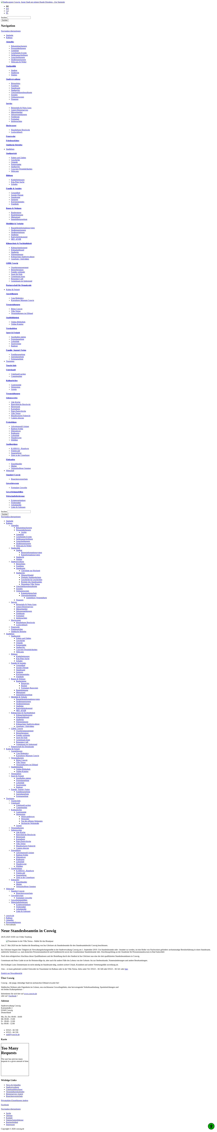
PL (7, 13)
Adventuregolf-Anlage (20, 426)
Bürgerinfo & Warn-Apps (21, 108)
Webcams (15, 171)
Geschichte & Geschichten (31, 580)
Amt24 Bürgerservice (19, 110)
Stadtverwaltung (17, 561)
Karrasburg (15, 409)
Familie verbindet (18, 272)
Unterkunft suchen (18, 374)
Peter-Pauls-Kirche (18, 411)
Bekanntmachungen (19, 46)
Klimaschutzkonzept (19, 248)
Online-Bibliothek (18, 322)
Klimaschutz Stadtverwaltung (22, 257)
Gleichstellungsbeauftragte (21, 92)
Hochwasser (16, 620)
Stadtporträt (15, 636)
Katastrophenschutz (29, 593)
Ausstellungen (16, 751)
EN (7, 9)
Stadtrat (14, 70)
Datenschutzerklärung (14, 1120)
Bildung (14, 654)
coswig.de (10, 916)
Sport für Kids (16, 274)
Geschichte (15, 160)
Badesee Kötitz (17, 429)
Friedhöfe (15, 204)
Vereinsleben (16, 774)
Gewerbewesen (17, 895)
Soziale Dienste (17, 195)
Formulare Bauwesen (29, 688)
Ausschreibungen (18, 57)
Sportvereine (16, 344)
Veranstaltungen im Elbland (22, 313)
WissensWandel (27, 575)
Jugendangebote (17, 357)
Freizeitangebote (17, 339)
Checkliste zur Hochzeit (30, 571)
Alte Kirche (15, 402)
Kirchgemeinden (17, 202)
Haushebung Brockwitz (20, 130)
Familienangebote (18, 354)
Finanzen (14, 99)
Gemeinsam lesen (18, 276)
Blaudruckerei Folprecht (20, 416)
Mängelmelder (16, 112)
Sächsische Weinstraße (30, 823)
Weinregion (15, 387)
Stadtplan (14, 235)
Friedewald (15, 451)
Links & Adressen (18, 507)
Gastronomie (16, 385)
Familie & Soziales (18, 663)
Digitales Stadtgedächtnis (31, 577)
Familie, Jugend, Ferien (20, 789)
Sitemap (9, 1115)
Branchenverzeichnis (19, 479)
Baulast (24, 686)
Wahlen (14, 75)
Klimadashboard (17, 250)
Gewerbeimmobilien (19, 900)
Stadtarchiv (15, 90)
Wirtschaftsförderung (19, 902)
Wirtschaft (10, 889)
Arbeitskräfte (16, 505)
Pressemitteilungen (18, 48)
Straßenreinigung (18, 232)
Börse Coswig (16, 309)
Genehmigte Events (19, 53)
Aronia (14, 389)
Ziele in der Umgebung (20, 455)
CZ (7, 11)
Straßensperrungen (18, 60)
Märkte (14, 466)
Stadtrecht (15, 73)
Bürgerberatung (17, 270)
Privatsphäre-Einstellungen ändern (14, 1100)
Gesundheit (15, 193)
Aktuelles (15, 525)
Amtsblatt (15, 51)
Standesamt (15, 88)
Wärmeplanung (17, 254)
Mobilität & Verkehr (19, 697)
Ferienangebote (17, 359)
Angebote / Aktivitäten (20, 259)
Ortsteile (14, 162)
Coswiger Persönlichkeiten (21, 169)
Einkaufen (15, 880)
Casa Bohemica (17, 298)
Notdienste (15, 117)
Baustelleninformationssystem (23, 228)
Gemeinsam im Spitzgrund (21, 281)
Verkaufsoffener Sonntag (21, 468)
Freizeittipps (16, 850)
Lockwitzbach (16, 132)
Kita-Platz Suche (17, 182)
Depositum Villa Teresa (30, 584)
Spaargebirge (16, 453)
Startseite (9, 521)
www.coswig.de (30, 994)
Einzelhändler (16, 464)
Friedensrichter (17, 629)
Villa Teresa (15, 311)
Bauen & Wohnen (18, 679)
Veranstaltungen (17, 758)
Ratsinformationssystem (30, 555)
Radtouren (15, 433)
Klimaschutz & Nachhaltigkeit (23, 713)
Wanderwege (16, 438)
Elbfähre (14, 440)
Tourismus (10, 798)
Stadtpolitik (15, 548)
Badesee (14, 346)
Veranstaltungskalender (15, 1092)
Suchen (4, 17)
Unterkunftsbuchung (14, 1089)
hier (126, 969)
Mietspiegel (15, 217)
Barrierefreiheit (12, 1122)
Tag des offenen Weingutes (32, 821)
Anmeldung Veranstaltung (36, 598)
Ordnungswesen (17, 97)
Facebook (12, 996)
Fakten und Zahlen (18, 158)
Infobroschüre (16, 121)
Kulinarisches (16, 810)
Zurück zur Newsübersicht (11, 973)
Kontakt (9, 1118)
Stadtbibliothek (17, 767)
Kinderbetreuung (17, 180)
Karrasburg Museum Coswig (22, 300)
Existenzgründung (18, 500)
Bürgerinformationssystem (31, 552)
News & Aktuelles (13, 1085)
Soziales (14, 95)
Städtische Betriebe (18, 631)
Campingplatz (16, 376)
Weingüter (25, 819)
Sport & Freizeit (17, 776)
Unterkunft (15, 803)
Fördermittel (16, 503)
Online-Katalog (17, 324)
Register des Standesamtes (31, 582)
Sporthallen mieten (18, 337)
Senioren (14, 199)
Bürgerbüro (15, 83)
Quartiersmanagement (19, 267)
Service (14, 602)
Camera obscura (17, 418)
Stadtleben (10, 634)
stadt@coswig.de (13, 1034)
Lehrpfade (15, 341)
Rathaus (9, 523)
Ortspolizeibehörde (28, 595)
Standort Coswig (17, 891)
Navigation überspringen (11, 31)
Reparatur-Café (17, 279)
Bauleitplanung (17, 215)
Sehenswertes (16, 830)
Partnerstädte (16, 164)
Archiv (24, 532)
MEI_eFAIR (16, 239)
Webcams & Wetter (18, 62)
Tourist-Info (15, 801)
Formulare (15, 119)
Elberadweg (16, 431)
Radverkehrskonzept (19, 237)
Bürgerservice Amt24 (14, 1094)
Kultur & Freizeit (13, 749)
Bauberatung (16, 212)
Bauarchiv (25, 683)
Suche (8, 1113)
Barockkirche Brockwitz (21, 404)
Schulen (14, 184)
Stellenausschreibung (19, 55)
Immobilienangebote (19, 219)
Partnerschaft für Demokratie (22, 747)
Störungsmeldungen (19, 114)
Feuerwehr (15, 627)
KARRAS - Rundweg (20, 448)
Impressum (10, 1124)
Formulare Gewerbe (19, 488)
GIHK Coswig (17, 728)
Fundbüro (15, 86)
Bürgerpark (15, 407)
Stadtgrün (15, 252)
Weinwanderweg (28, 816)
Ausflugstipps (16, 868)
